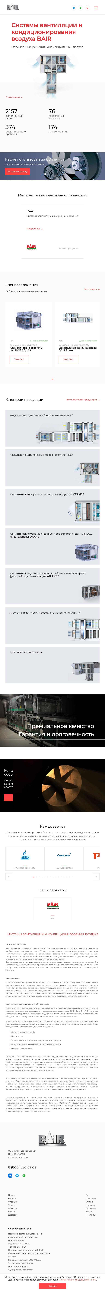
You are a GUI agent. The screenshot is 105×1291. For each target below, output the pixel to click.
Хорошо (53, 1286)
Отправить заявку (17, 171)
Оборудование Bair (19, 1228)
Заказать (19, 359)
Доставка (13, 1215)
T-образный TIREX (17, 1247)
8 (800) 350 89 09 (22, 1167)
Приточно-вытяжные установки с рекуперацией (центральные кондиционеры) (25, 1237)
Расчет (11, 1211)
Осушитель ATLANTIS (19, 1243)
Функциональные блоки (20, 1270)
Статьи (89, 1202)
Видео (89, 1211)
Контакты (90, 1215)
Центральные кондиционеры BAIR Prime (78, 349)
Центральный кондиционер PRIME (25, 1250)
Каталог (12, 1198)
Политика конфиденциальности (77, 1279)
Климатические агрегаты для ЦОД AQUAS (26, 349)
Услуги (11, 1205)
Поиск (11, 1195)
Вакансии (91, 1208)
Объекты (12, 1208)
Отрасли (12, 1202)
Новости (90, 1205)
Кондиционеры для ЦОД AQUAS (24, 1260)
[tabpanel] (28, 334)
